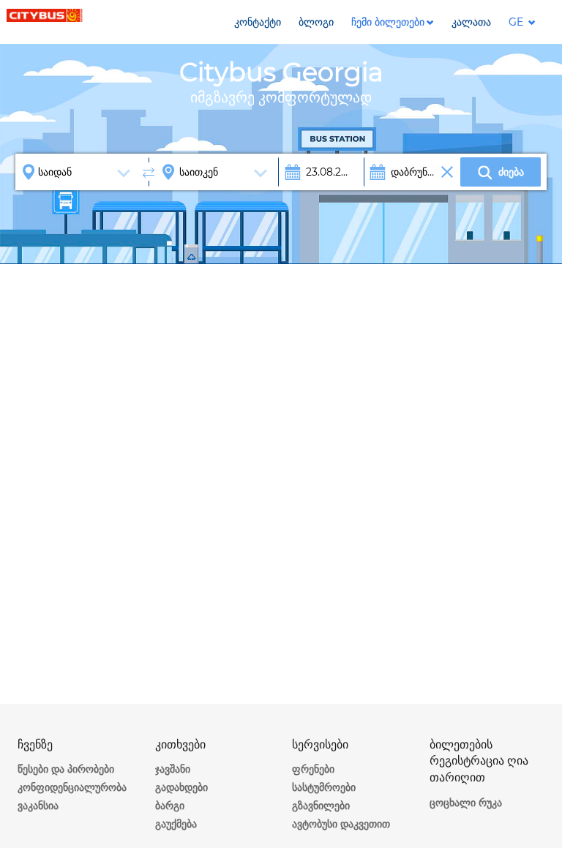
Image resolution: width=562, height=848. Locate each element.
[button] (392, 22)
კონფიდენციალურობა (72, 787)
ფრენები (313, 769)
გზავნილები (321, 805)
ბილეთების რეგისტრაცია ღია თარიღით (479, 761)
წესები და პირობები (66, 769)
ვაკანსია (38, 805)
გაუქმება (176, 823)
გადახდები (181, 787)
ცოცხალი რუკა (466, 802)
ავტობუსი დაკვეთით (341, 823)
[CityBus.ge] (45, 14)
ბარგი (169, 805)
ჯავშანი (172, 769)
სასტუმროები (324, 787)
